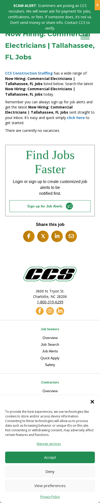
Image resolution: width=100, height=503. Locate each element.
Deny (50, 471)
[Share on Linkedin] (57, 236)
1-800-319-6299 (50, 301)
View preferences (50, 485)
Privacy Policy (50, 497)
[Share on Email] (71, 236)
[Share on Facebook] (29, 236)
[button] (92, 401)
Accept (50, 457)
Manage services (49, 444)
